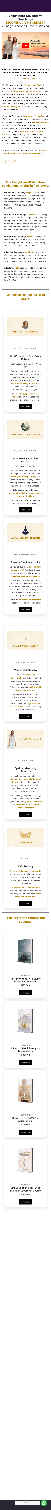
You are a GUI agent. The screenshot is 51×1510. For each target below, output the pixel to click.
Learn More (25, 406)
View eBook (25, 993)
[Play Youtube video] (25, 45)
